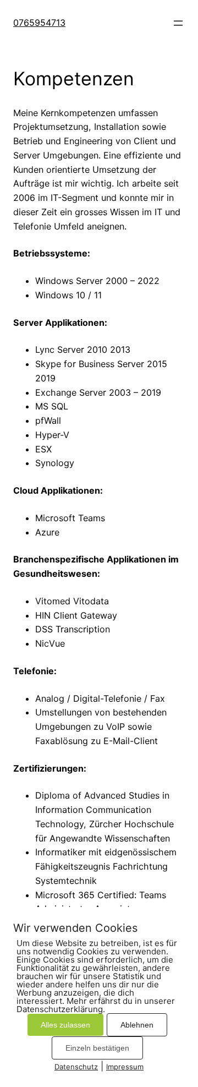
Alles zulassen (65, 1024)
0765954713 (39, 22)
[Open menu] (178, 23)
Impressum (125, 1066)
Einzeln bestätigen (97, 1048)
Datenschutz (76, 1066)
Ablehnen (136, 1024)
